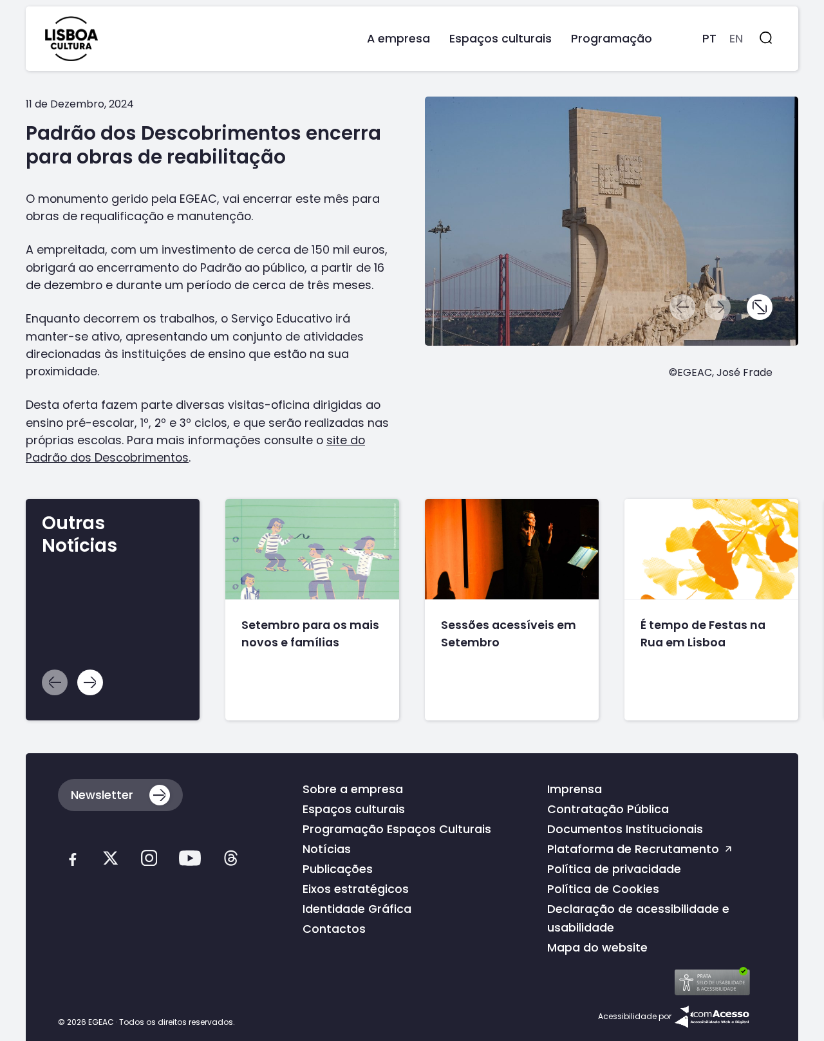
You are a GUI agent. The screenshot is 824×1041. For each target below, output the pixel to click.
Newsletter (102, 795)
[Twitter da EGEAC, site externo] (110, 860)
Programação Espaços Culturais (397, 829)
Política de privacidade (614, 869)
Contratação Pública (608, 809)
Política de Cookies (603, 889)
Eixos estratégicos (356, 889)
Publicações (338, 869)
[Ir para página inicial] (71, 38)
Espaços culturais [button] (500, 38)
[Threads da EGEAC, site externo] (230, 860)
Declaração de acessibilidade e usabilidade (638, 918)
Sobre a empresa (353, 789)
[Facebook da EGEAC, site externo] (72, 860)
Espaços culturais (354, 809)
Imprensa (574, 789)
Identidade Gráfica (357, 909)
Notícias (327, 849)
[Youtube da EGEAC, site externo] (190, 860)
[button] (759, 307)
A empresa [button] (398, 38)
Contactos (334, 929)
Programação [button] (611, 38)
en (736, 38)
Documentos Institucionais (625, 829)
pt (709, 38)
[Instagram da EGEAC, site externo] (149, 860)
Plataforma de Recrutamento (634, 849)
